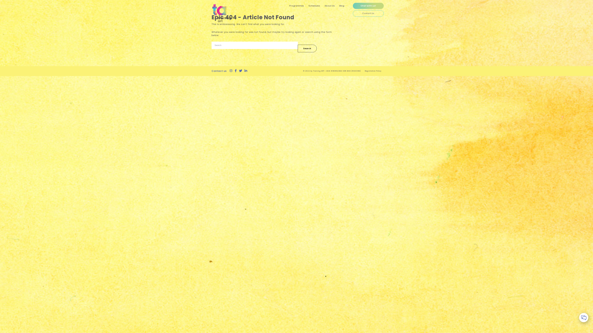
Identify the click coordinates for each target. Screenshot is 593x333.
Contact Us (368, 13)
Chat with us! (368, 5)
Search (307, 48)
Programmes (296, 5)
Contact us (219, 71)
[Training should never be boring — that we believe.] (221, 13)
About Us (330, 5)
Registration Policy (373, 71)
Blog (341, 5)
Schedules (314, 5)
